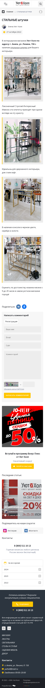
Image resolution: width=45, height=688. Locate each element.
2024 (6, 569)
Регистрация (11, 321)
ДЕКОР (5, 653)
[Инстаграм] (4, 628)
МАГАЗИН (6, 635)
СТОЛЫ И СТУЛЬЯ (9, 646)
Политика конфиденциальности (31, 681)
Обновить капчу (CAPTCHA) (14, 389)
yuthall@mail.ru (11, 669)
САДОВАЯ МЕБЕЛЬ (9, 650)
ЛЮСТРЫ (6, 639)
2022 (6, 582)
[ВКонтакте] (9, 628)
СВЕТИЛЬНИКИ (8, 642)
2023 (6, 576)
